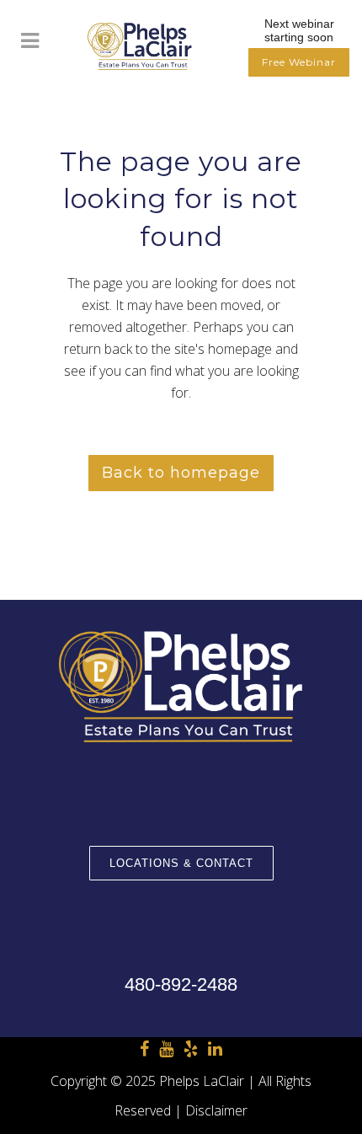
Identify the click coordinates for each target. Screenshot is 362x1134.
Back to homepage (181, 472)
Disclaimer (216, 1110)
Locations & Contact (181, 863)
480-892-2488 (181, 984)
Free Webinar (299, 62)
